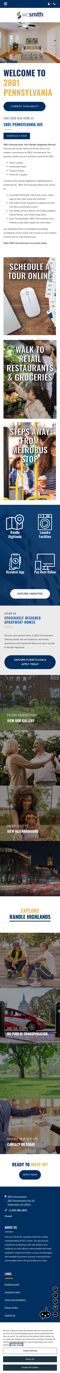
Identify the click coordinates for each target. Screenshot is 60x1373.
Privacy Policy (11, 1307)
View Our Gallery (21, 720)
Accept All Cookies (30, 1367)
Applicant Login (12, 1292)
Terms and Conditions (15, 1299)
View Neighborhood (22, 831)
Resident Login (12, 1284)
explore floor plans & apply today (30, 662)
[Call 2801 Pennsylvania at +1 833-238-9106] (55, 4)
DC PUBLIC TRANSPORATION (27, 1033)
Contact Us (10, 1315)
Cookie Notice (16, 1345)
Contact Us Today (21, 1144)
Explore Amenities (30, 593)
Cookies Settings (30, 1350)
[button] (49, 4)
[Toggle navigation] (5, 4)
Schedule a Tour (17, 135)
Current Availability (24, 106)
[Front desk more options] (55, 1314)
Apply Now (32, 1174)
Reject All (30, 1359)
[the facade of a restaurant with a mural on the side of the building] (30, 296)
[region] (30, 1347)
